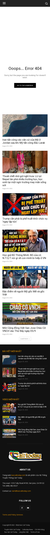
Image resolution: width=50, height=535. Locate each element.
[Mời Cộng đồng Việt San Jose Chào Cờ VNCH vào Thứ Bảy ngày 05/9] (25, 313)
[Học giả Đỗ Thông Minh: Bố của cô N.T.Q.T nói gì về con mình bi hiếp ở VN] (25, 241)
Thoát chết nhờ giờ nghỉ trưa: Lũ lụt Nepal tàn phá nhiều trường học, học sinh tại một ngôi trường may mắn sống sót (24, 181)
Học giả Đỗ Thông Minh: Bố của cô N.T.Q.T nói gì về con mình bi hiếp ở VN (24, 257)
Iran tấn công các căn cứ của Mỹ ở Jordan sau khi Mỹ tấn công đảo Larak (23, 141)
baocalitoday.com (18, 475)
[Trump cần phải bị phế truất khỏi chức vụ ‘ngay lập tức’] (25, 204)
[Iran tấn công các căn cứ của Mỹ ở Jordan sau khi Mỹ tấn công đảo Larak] (25, 125)
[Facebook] (22, 508)
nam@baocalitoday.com (21, 491)
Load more (24, 339)
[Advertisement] (25, 33)
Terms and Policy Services (12, 515)
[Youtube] (28, 508)
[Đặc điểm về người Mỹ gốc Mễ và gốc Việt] (25, 277)
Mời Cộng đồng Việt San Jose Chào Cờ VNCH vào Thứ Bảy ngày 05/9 (24, 329)
